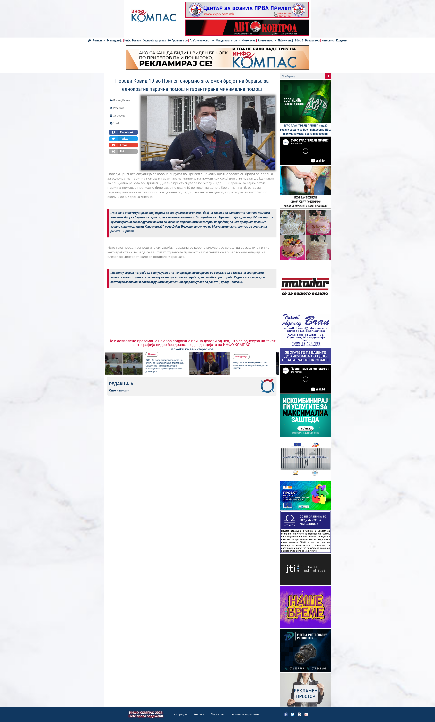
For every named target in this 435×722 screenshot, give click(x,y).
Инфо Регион (132, 40)
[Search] (328, 76)
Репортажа (312, 40)
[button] (123, 132)
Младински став (226, 40)
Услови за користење (245, 714)
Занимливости (266, 40)
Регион (97, 40)
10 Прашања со (178, 40)
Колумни (341, 40)
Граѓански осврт (200, 40)
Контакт (199, 714)
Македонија (115, 40)
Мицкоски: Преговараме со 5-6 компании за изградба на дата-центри (168, 365)
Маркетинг (218, 714)
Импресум (180, 714)
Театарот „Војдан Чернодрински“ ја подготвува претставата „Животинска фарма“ (256, 365)
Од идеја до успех (154, 40)
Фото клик (249, 40)
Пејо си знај (285, 40)
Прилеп (117, 100)
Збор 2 (299, 40)
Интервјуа (327, 40)
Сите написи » (119, 390)
